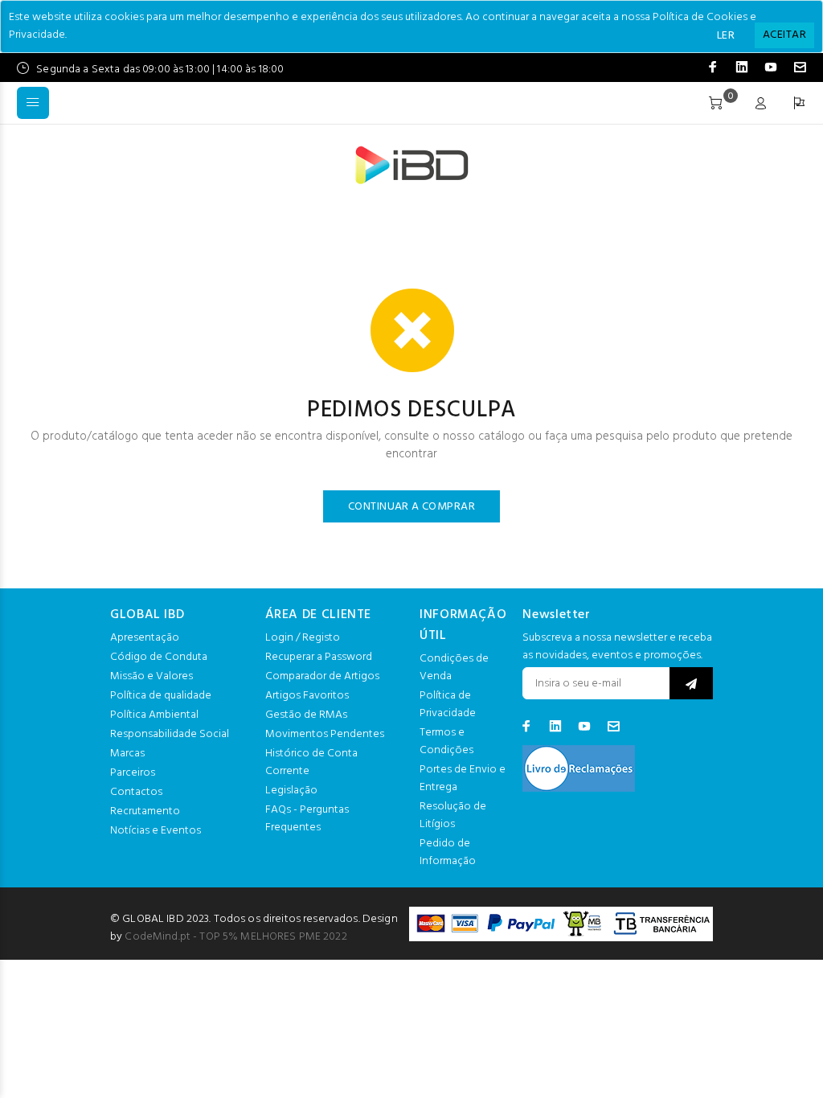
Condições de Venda (454, 667)
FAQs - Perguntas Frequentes (307, 819)
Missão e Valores (151, 676)
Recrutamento (145, 811)
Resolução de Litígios (453, 815)
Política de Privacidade (448, 704)
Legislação (291, 790)
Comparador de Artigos (322, 676)
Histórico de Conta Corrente (311, 762)
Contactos (136, 792)
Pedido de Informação (448, 852)
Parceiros (132, 773)
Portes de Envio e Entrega (463, 778)
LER (726, 36)
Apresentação (144, 638)
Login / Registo (302, 638)
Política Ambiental (154, 715)
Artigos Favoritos (307, 695)
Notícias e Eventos (155, 830)
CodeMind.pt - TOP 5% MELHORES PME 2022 (235, 937)
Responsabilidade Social (169, 734)
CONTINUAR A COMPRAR (411, 507)
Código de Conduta (158, 657)
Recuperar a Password (318, 657)
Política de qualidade (160, 695)
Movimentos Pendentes (324, 734)
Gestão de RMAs (306, 715)
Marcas (127, 753)
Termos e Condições (446, 741)
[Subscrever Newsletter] (691, 683)
